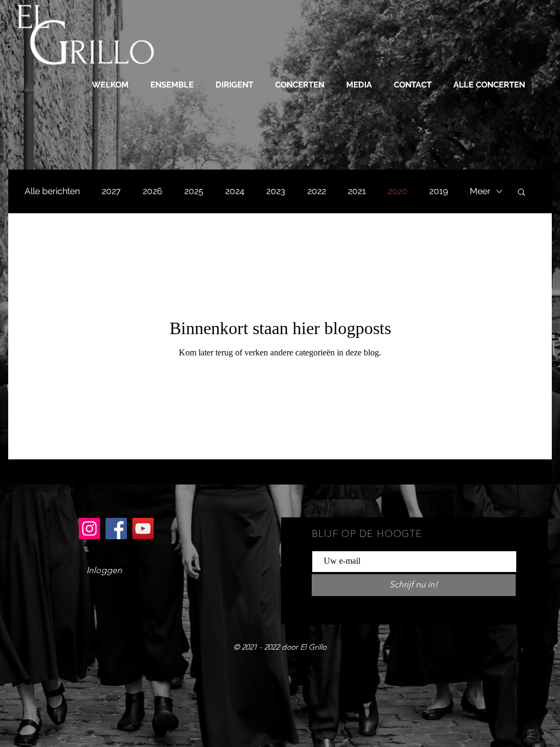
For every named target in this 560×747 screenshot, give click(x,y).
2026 (152, 191)
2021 (357, 191)
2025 (193, 191)
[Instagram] (89, 528)
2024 (234, 191)
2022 (316, 191)
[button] (172, 85)
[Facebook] (116, 528)
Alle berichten (52, 191)
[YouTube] (143, 528)
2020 (397, 191)
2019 (438, 191)
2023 (275, 191)
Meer (480, 191)
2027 (111, 191)
